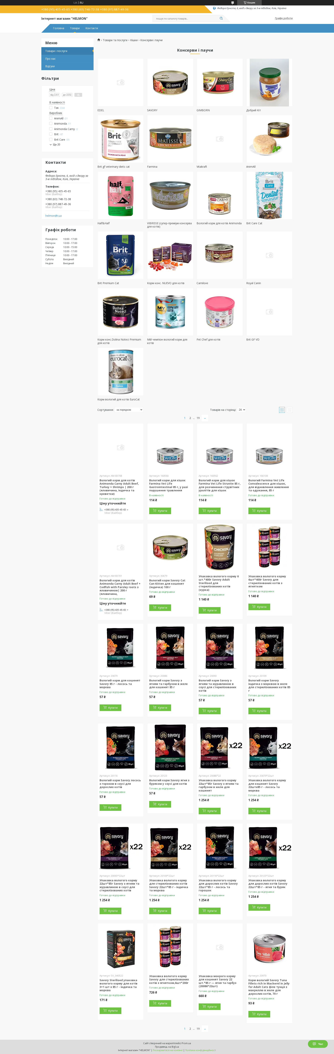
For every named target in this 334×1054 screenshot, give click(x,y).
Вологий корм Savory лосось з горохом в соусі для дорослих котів (120, 783)
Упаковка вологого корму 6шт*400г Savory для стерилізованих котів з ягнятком (267, 581)
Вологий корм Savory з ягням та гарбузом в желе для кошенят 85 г (168, 684)
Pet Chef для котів (208, 339)
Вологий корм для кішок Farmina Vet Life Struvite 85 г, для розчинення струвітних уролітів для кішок (219, 485)
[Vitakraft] (220, 139)
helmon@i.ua (53, 215)
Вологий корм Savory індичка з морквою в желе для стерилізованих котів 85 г (269, 685)
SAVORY (152, 110)
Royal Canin (253, 283)
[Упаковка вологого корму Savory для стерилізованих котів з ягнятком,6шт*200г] (170, 947)
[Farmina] (170, 139)
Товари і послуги (56, 51)
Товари (75, 28)
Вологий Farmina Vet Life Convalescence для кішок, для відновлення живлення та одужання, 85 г (268, 485)
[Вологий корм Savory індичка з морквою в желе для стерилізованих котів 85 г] (269, 647)
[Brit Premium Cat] (120, 255)
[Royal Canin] (269, 255)
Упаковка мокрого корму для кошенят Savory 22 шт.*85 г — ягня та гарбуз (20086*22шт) (217, 981)
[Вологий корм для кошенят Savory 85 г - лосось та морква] (121, 647)
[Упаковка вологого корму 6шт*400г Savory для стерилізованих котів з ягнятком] (269, 547)
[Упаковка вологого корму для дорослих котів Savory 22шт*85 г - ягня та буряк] (269, 847)
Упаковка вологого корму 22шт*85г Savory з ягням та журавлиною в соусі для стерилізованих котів (119, 885)
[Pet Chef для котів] (220, 312)
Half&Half (103, 223)
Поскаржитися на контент (168, 1050)
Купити (162, 511)
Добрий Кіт (253, 110)
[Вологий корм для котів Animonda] (220, 195)
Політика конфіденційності (200, 1050)
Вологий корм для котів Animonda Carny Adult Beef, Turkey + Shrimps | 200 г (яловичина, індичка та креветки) (119, 487)
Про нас (50, 58)
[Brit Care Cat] (269, 195)
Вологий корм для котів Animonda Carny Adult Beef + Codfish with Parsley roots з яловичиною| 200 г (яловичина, (120, 587)
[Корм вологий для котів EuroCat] (120, 371)
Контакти (91, 28)
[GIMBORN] (220, 82)
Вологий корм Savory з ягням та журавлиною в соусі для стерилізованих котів (217, 685)
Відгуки (50, 66)
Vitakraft (202, 166)
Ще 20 (56, 144)
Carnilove (202, 283)
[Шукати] (221, 18)
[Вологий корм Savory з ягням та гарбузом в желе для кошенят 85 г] (170, 647)
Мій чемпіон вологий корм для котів (167, 341)
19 (198, 418)
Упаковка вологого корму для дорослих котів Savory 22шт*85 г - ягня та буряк (267, 883)
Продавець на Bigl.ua (167, 1046)
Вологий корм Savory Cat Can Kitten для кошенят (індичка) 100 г (167, 583)
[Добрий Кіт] (269, 82)
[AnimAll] (269, 139)
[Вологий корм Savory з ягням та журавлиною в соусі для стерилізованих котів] (220, 647)
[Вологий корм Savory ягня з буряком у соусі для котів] (170, 747)
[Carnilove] (220, 255)
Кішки (134, 40)
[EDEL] (120, 82)
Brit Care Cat (254, 223)
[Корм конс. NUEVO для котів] (170, 255)
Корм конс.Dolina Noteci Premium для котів (119, 341)
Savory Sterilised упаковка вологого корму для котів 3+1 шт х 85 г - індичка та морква (118, 985)
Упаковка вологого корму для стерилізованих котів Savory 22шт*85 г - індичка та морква (168, 885)
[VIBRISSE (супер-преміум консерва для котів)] (170, 195)
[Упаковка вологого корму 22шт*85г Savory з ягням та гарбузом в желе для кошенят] (220, 747)
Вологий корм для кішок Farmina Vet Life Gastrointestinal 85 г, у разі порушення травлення (168, 485)
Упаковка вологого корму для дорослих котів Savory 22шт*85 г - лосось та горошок (218, 885)
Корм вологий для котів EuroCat (118, 399)
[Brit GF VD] (269, 312)
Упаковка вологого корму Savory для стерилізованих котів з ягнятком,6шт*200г (169, 979)
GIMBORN (203, 110)
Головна (58, 28)
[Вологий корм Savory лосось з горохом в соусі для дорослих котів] (121, 747)
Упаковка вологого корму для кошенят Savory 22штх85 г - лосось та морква (267, 785)
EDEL (100, 110)
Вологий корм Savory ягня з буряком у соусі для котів (169, 782)
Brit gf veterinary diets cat (113, 166)
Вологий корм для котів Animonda (219, 223)
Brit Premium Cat (108, 283)
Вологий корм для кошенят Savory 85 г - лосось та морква (120, 684)
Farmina (152, 166)
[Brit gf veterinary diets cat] (120, 139)
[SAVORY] (170, 82)
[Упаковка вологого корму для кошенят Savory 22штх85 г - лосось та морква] (269, 747)
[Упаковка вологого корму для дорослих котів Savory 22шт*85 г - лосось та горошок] (220, 847)
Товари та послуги (115, 40)
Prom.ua (186, 1043)
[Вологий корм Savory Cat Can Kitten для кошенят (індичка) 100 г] (170, 547)
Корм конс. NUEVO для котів (165, 283)
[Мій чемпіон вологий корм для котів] (170, 312)
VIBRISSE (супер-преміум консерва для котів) (169, 224)
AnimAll (251, 166)
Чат (320, 1044)
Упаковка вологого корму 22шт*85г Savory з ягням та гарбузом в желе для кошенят (219, 785)
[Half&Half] (120, 195)
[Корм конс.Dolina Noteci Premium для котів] (120, 312)
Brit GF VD (252, 339)
